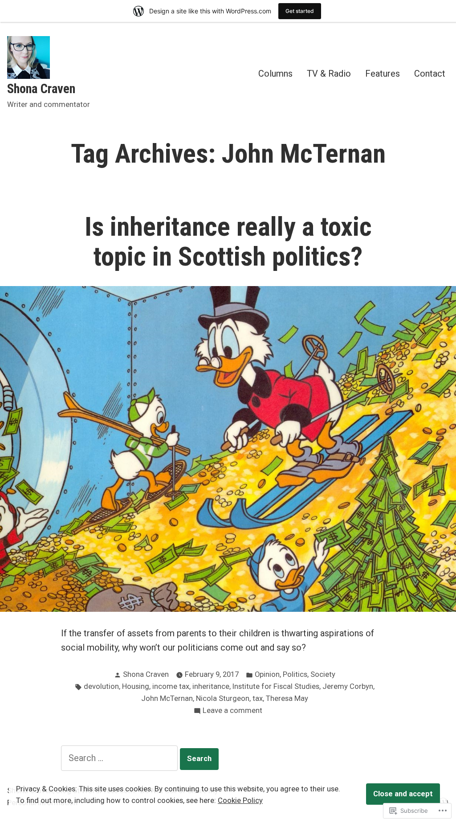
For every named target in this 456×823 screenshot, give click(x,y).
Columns (275, 73)
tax (257, 698)
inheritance (210, 686)
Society (322, 674)
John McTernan (167, 698)
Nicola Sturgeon (222, 698)
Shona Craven (41, 88)
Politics (295, 674)
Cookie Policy (240, 800)
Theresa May (287, 698)
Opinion (267, 674)
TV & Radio (329, 73)
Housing (135, 686)
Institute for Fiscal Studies (275, 686)
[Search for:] (120, 758)
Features (382, 73)
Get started (299, 11)
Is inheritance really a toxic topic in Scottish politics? (228, 241)
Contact (429, 73)
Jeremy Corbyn (347, 686)
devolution (101, 686)
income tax (170, 686)
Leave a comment (232, 711)
